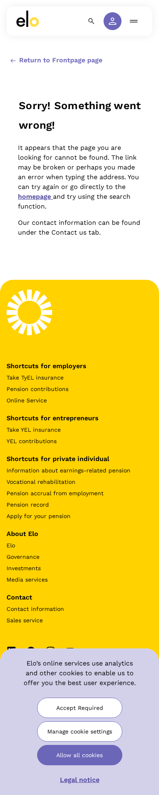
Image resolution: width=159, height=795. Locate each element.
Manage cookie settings (79, 731)
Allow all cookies (79, 755)
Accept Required (79, 708)
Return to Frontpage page (59, 60)
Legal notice (79, 780)
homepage (35, 196)
